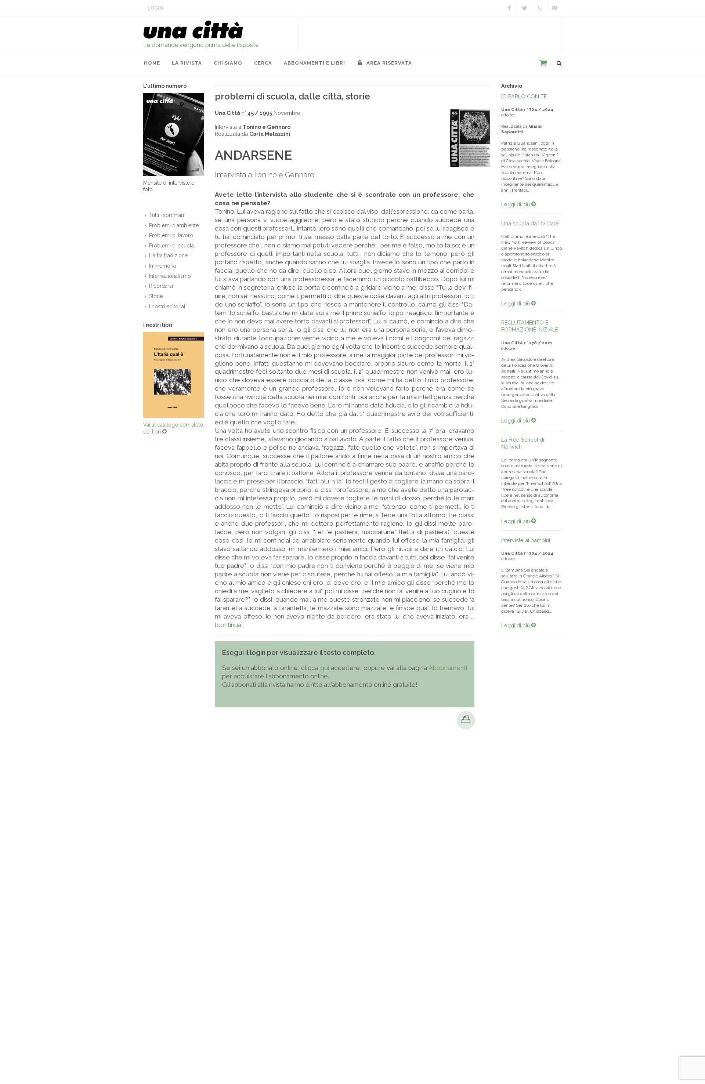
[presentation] (136, 374)
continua (229, 624)
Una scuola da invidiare (530, 223)
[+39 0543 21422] (539, 8)
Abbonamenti (448, 667)
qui (324, 667)
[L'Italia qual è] (173, 375)
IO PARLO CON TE (524, 96)
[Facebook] (509, 8)
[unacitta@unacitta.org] (554, 8)
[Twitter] (524, 8)
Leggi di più (516, 204)
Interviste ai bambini (525, 540)
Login (155, 8)
